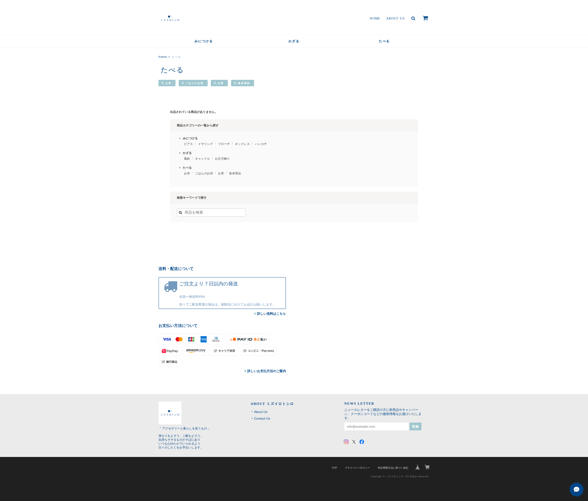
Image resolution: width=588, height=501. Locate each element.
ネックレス (242, 144)
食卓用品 (244, 83)
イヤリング (205, 144)
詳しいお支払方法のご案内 (266, 371)
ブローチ (224, 144)
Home (375, 18)
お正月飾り (222, 158)
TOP (334, 467)
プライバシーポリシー (357, 467)
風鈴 (187, 158)
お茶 (221, 83)
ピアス (188, 144)
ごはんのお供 (195, 83)
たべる (384, 41)
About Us (395, 18)
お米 (168, 83)
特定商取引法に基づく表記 (393, 467)
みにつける (204, 41)
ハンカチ (261, 144)
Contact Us (262, 418)
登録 (415, 426)
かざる (294, 41)
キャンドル (202, 158)
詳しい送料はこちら (271, 313)
